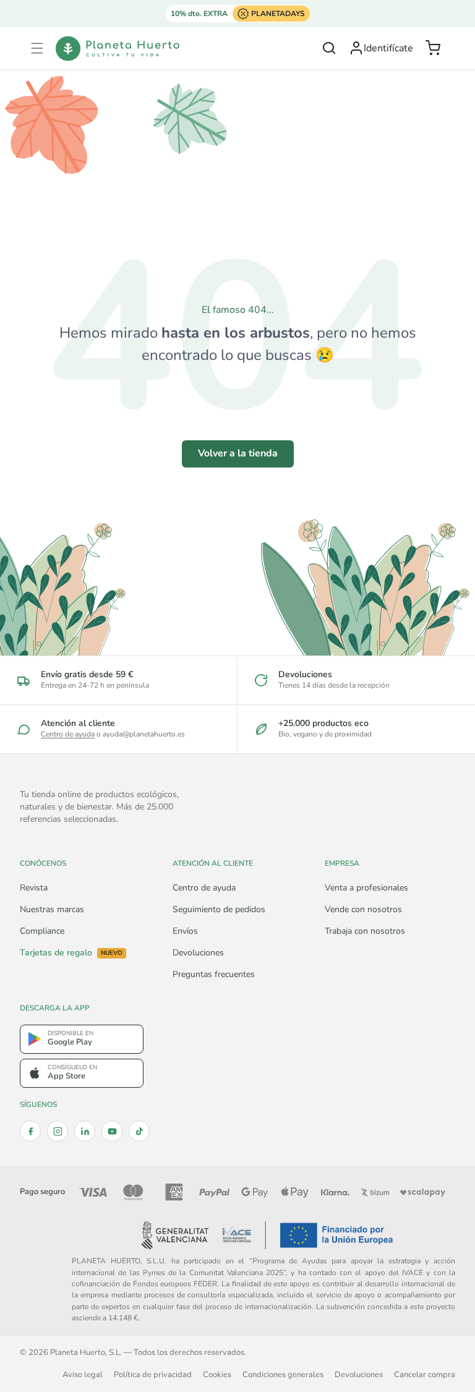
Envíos (185, 931)
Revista (34, 888)
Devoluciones (198, 953)
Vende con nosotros (363, 909)
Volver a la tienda (238, 453)
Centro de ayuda (68, 734)
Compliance (42, 931)
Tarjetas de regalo (71, 953)
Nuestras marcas (52, 909)
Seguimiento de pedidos (219, 909)
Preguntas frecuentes (214, 974)
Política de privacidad (153, 1374)
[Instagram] (57, 1131)
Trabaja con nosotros (365, 931)
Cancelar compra (424, 1374)
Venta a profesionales (366, 888)
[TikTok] (139, 1131)
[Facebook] (30, 1131)
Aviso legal (82, 1374)
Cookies (217, 1374)
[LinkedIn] (84, 1131)
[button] (37, 48)
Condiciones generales (282, 1374)
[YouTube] (111, 1131)
